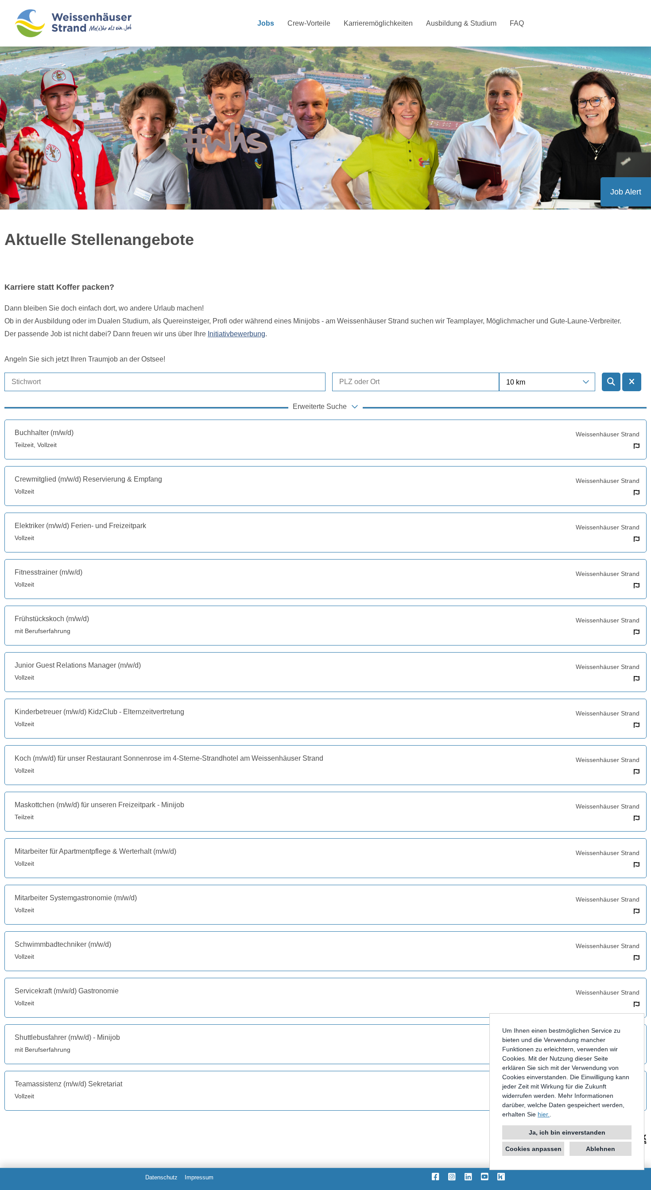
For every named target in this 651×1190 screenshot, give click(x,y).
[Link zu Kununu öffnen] (501, 1176)
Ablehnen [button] (600, 1148)
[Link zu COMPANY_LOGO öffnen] (73, 23)
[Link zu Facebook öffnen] (436, 1176)
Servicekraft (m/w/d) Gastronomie (67, 991)
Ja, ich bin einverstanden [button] (567, 1132)
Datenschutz (161, 1177)
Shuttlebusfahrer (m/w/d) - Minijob (67, 1037)
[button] (325, 407)
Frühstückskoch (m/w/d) (52, 618)
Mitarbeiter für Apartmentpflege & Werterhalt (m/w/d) (95, 851)
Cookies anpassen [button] (533, 1148)
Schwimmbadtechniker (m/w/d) (63, 944)
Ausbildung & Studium (461, 23)
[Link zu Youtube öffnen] (485, 1176)
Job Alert (625, 191)
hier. (544, 1114)
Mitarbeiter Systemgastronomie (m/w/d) (76, 898)
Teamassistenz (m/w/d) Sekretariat (68, 1084)
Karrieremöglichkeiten (378, 23)
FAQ (517, 23)
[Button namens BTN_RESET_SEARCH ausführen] (631, 382)
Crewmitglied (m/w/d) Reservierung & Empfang (88, 479)
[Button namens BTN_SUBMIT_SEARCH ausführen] (611, 382)
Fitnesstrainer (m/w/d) (48, 572)
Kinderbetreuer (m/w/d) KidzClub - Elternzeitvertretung (99, 712)
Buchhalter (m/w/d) (44, 432)
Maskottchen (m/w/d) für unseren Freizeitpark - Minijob (99, 805)
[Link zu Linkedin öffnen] (468, 1176)
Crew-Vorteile (308, 23)
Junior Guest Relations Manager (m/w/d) (78, 665)
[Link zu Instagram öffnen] (452, 1176)
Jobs (265, 23)
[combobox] (547, 382)
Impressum (199, 1177)
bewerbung (236, 334)
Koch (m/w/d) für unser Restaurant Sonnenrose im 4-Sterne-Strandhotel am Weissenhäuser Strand (169, 758)
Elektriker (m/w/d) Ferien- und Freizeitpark (80, 525)
